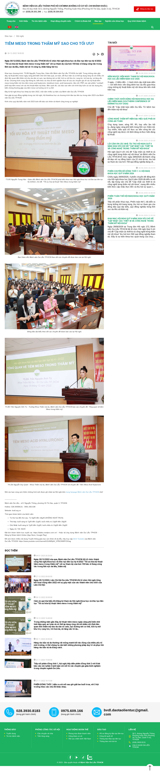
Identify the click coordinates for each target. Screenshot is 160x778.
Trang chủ (11, 21)
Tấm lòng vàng (43, 736)
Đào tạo (98, 21)
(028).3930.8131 (139, 742)
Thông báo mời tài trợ (108, 741)
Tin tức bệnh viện (13, 736)
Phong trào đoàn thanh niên (79, 733)
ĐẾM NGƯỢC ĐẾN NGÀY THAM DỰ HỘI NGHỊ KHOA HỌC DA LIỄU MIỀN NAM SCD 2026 (131, 77)
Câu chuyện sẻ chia (45, 733)
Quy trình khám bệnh (137, 21)
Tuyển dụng (11, 733)
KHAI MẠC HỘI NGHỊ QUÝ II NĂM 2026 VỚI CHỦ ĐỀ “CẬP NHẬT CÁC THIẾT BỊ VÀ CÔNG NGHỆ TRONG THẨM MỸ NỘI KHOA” (131, 220)
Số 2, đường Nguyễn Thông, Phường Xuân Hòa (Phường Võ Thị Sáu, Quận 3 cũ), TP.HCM (143, 736)
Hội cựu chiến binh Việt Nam (79, 739)
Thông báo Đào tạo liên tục (110, 739)
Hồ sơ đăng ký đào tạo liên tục (112, 733)
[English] (17, 27)
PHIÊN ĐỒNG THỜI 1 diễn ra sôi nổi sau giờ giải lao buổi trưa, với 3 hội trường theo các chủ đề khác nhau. (66, 685)
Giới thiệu (23, 21)
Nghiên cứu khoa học (114, 21)
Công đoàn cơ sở (75, 736)
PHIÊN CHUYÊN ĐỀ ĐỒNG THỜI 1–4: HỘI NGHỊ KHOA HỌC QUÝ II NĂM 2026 (129, 172)
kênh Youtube (78, 539)
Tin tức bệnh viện (39, 21)
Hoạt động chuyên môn (61, 21)
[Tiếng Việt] (10, 27)
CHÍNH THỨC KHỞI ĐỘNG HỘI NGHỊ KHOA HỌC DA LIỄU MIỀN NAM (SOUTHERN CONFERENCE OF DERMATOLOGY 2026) (131, 101)
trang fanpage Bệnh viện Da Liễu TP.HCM (82, 492)
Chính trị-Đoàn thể (83, 21)
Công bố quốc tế (106, 736)
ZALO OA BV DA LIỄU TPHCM (141, 746)
